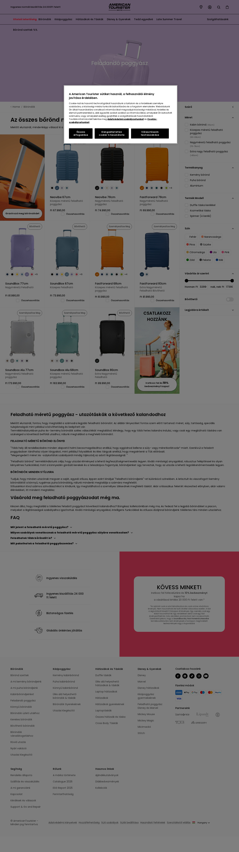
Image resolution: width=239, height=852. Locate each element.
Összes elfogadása (80, 133)
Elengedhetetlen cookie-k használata (111, 133)
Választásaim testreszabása (150, 133)
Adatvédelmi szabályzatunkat (125, 119)
